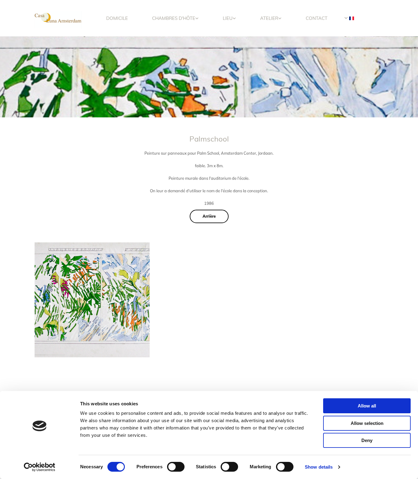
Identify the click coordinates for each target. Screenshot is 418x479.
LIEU (228, 18)
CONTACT (316, 18)
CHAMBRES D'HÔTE (173, 18)
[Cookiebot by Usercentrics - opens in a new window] (39, 467)
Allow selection (367, 423)
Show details (319, 467)
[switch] (176, 467)
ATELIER (269, 18)
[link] (175, 18)
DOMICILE (117, 18)
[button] (209, 216)
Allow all (367, 405)
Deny (366, 440)
